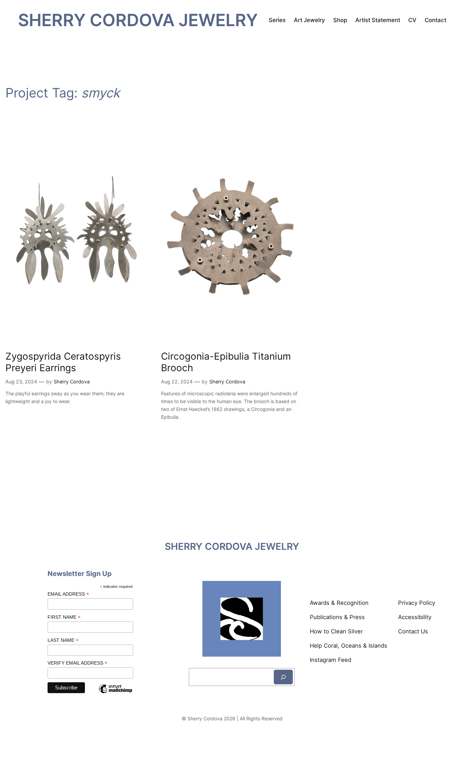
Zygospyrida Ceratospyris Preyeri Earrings (63, 362)
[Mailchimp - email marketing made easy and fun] (115, 694)
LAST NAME (63, 640)
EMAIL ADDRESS (68, 594)
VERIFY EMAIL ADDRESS (77, 663)
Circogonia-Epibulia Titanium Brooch (226, 362)
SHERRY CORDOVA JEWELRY (138, 20)
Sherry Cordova (72, 381)
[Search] (283, 677)
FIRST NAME (64, 617)
